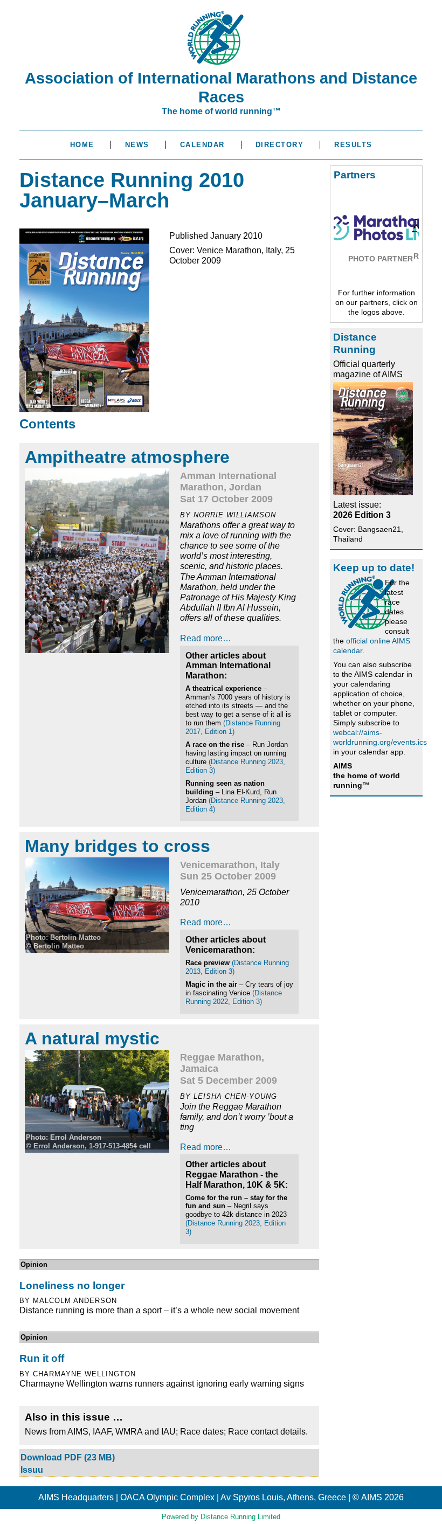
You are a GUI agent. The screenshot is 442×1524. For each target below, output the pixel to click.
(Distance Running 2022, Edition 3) (233, 997)
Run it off (41, 1358)
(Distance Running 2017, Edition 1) (232, 727)
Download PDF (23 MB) (67, 1457)
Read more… (205, 638)
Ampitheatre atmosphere (127, 457)
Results (353, 145)
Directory (279, 145)
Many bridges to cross (117, 846)
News (137, 145)
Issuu (31, 1469)
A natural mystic (92, 1038)
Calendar (202, 145)
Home (82, 145)
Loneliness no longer (72, 1285)
